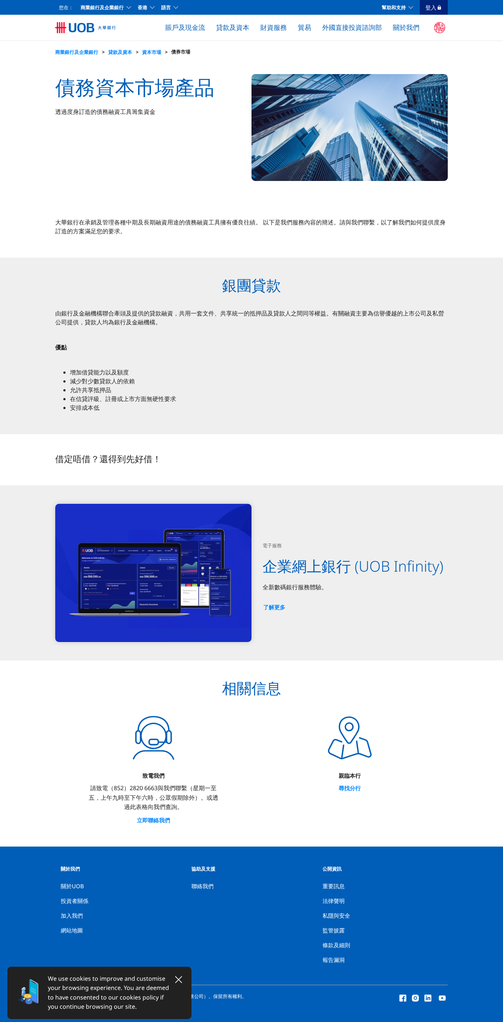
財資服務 (273, 27)
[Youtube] (442, 997)
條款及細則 (336, 945)
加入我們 (72, 915)
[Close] (178, 979)
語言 (166, 7)
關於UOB (72, 886)
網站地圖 (72, 930)
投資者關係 (74, 900)
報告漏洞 (334, 959)
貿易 (304, 27)
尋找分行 (350, 788)
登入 (430, 7)
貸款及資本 (232, 27)
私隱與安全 (336, 915)
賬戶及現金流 (185, 27)
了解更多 (274, 607)
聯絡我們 (202, 886)
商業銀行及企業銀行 (102, 7)
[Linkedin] (427, 997)
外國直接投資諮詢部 (352, 27)
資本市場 (151, 52)
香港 (142, 7)
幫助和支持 (394, 7)
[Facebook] (402, 997)
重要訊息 (334, 886)
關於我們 (406, 27)
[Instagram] (415, 997)
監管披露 (334, 930)
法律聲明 (334, 900)
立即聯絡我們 (153, 820)
